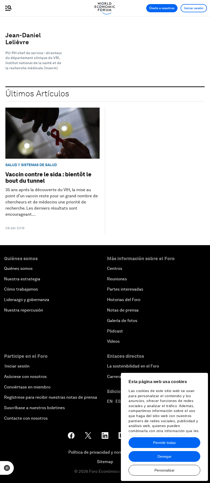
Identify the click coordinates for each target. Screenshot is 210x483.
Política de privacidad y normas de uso (105, 452)
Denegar (165, 456)
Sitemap (105, 461)
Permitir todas (164, 443)
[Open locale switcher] (7, 468)
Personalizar (164, 470)
